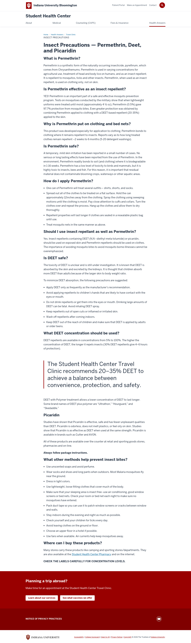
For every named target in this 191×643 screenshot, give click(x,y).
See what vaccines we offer (77, 597)
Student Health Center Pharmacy (91, 554)
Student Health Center (48, 16)
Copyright (127, 637)
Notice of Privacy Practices (44, 618)
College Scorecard (92, 637)
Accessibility (79, 637)
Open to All (105, 637)
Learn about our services (41, 597)
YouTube (158, 618)
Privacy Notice (116, 637)
